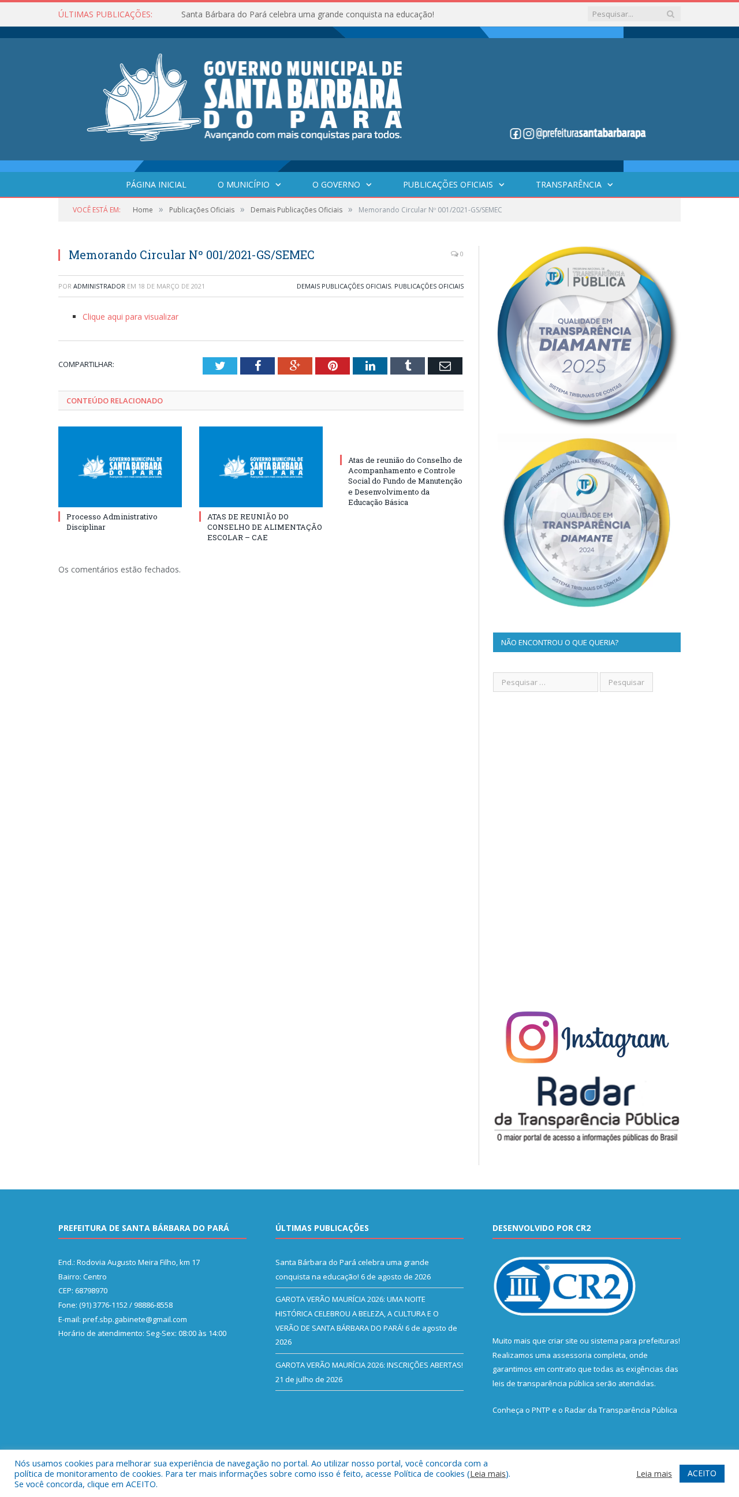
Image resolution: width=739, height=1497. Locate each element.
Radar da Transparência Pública (621, 1410)
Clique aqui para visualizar (130, 316)
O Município (244, 184)
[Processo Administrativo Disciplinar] (120, 466)
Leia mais (488, 1473)
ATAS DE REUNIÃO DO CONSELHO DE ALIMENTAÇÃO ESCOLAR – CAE (264, 526)
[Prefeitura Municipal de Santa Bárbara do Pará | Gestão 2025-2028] (369, 96)
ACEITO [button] (702, 1473)
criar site (563, 1340)
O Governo (336, 184)
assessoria (572, 1355)
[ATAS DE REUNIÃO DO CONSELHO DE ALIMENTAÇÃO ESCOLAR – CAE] (261, 466)
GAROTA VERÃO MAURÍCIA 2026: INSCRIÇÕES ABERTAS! (369, 1365)
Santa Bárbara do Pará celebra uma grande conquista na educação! (307, 14)
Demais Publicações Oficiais (344, 286)
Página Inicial (156, 184)
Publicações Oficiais (448, 184)
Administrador (99, 286)
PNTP (541, 1410)
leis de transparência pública (543, 1383)
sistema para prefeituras (634, 1340)
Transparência (569, 184)
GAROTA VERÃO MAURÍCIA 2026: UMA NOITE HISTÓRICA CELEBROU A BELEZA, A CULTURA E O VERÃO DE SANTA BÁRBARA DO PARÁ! (357, 1313)
